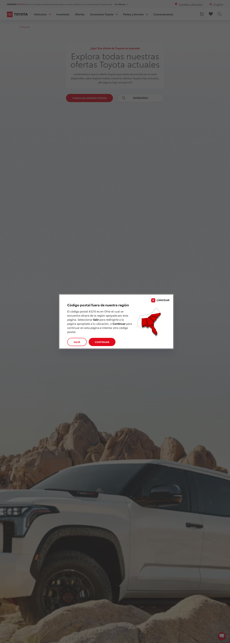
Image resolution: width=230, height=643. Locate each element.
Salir (77, 342)
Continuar (102, 342)
